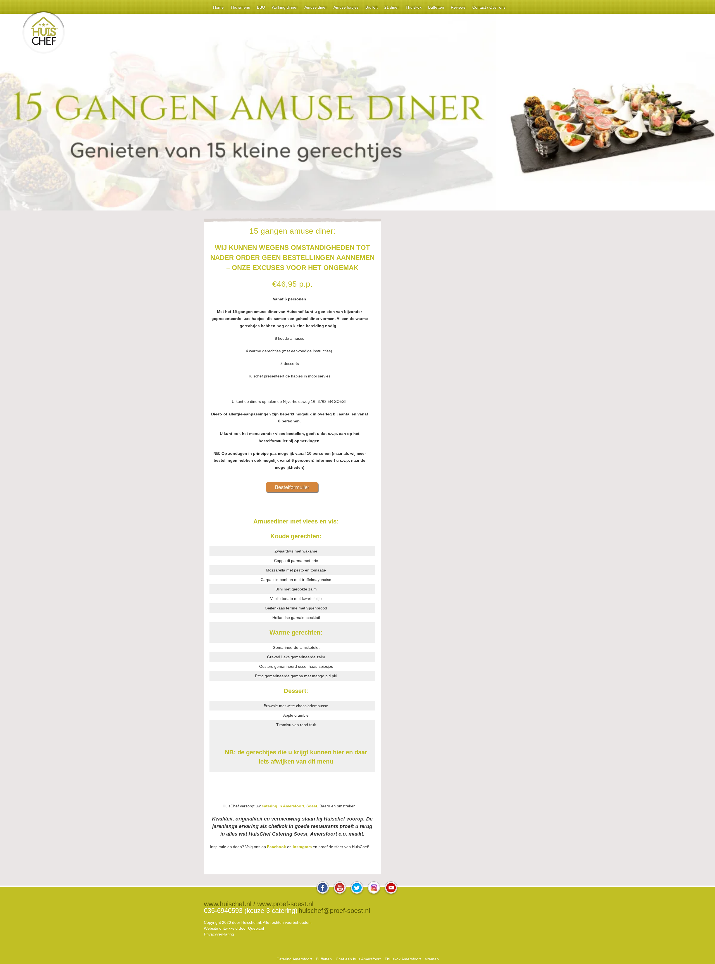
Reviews (458, 7)
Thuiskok (413, 7)
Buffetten (436, 7)
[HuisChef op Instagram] (374, 894)
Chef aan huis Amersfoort (358, 959)
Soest (311, 806)
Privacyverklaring (219, 934)
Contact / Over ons (489, 7)
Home (218, 7)
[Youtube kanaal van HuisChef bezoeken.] (340, 894)
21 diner (391, 7)
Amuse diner (315, 7)
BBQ (261, 7)
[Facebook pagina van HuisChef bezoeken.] (323, 894)
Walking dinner (285, 7)
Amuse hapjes (346, 7)
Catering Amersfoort (294, 959)
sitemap (432, 959)
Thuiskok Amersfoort (403, 959)
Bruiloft (371, 7)
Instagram (302, 847)
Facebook (276, 847)
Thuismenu (240, 7)
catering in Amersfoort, (284, 806)
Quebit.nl (256, 928)
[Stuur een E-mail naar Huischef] (391, 894)
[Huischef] (43, 52)
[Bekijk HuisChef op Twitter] (357, 894)
